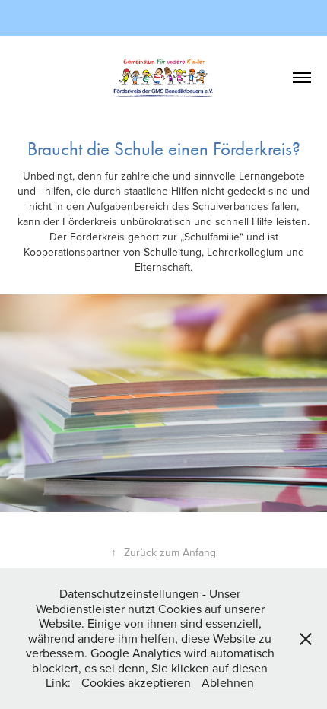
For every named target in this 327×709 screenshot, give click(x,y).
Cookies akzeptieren (136, 682)
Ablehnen (228, 682)
